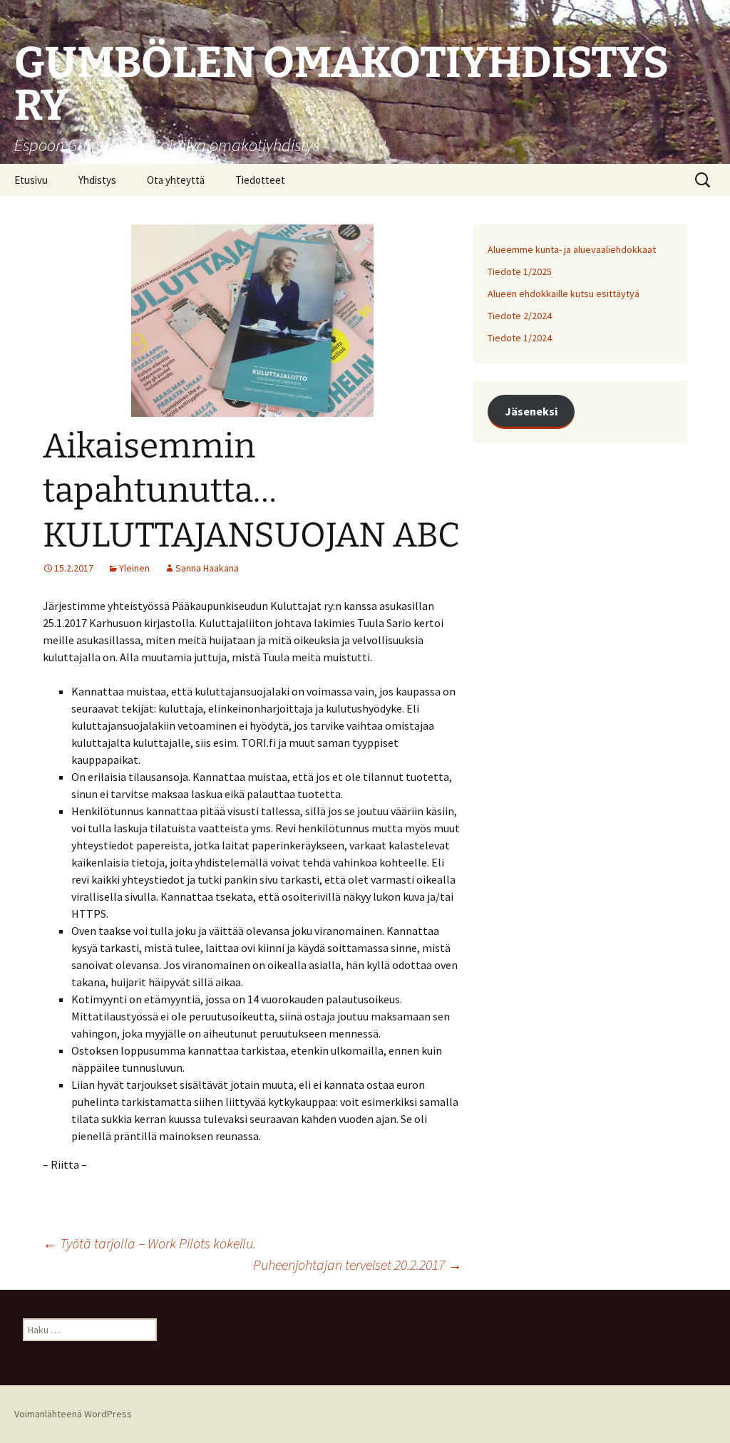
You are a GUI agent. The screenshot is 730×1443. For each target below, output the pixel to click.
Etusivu (31, 180)
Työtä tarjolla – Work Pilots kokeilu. (149, 1243)
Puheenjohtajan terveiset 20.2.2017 (357, 1264)
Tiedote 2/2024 (520, 315)
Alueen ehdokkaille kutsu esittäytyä (563, 293)
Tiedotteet (260, 180)
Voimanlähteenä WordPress (73, 1413)
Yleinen (134, 568)
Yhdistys (97, 180)
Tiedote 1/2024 (520, 337)
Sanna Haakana (207, 568)
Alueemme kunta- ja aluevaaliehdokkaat (572, 249)
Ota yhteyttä (176, 180)
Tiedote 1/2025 (520, 271)
